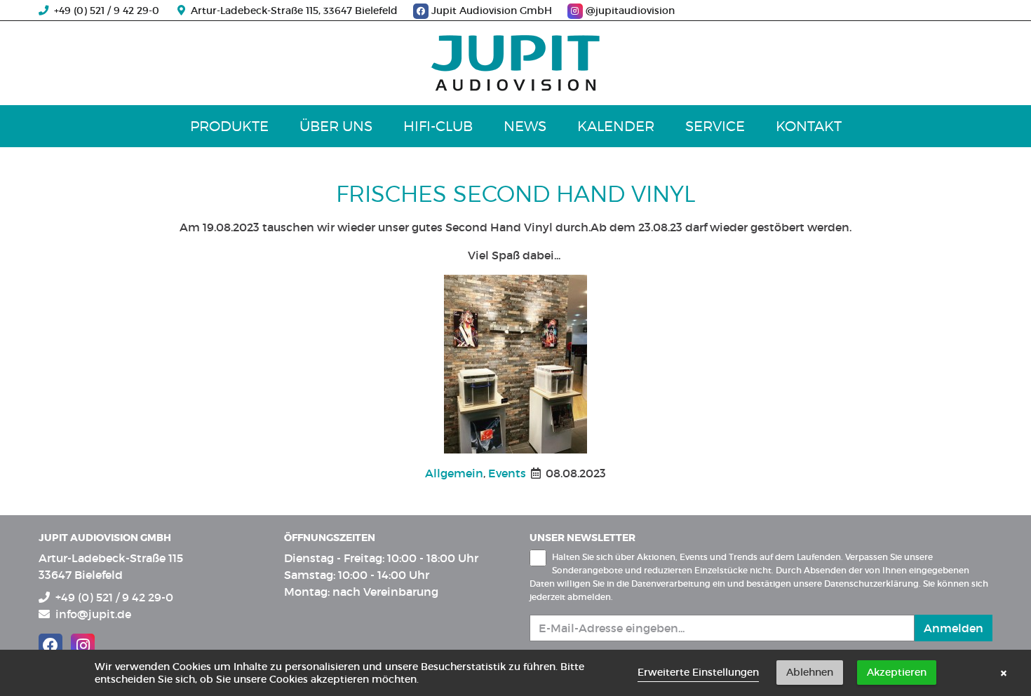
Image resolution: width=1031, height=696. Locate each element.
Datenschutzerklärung (871, 583)
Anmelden (953, 628)
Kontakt (809, 126)
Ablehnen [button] (809, 672)
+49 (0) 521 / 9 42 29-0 (103, 10)
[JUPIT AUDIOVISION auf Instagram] (83, 645)
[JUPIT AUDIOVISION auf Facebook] (50, 645)
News (525, 126)
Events (507, 473)
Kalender (615, 126)
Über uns (335, 126)
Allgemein (454, 473)
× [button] (1003, 673)
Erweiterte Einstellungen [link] (698, 672)
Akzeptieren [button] (896, 672)
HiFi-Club (438, 126)
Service (715, 126)
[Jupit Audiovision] (515, 63)
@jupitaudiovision (629, 10)
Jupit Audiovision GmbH (492, 10)
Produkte (229, 126)
